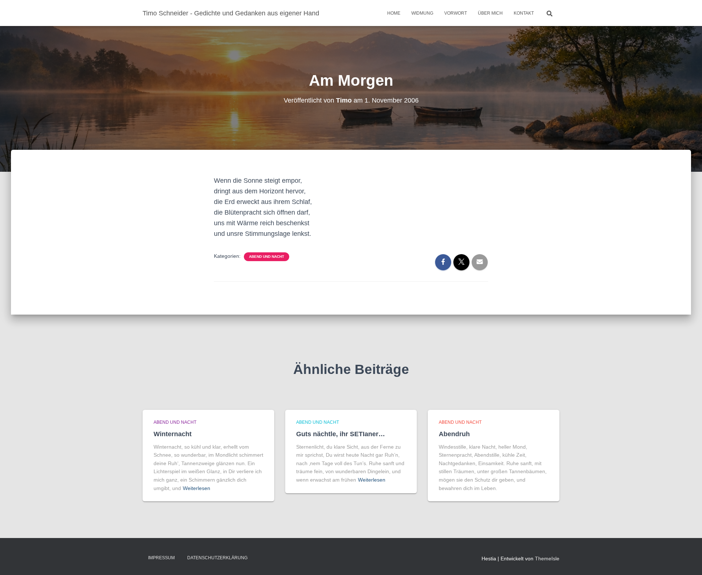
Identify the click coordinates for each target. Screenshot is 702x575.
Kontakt (524, 13)
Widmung (422, 13)
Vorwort (455, 13)
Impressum (161, 557)
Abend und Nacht (266, 257)
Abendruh (454, 434)
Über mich (490, 13)
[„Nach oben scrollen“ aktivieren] (687, 560)
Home (393, 13)
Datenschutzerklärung (217, 557)
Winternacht (173, 434)
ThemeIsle (547, 558)
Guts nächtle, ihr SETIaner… (340, 434)
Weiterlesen (196, 488)
